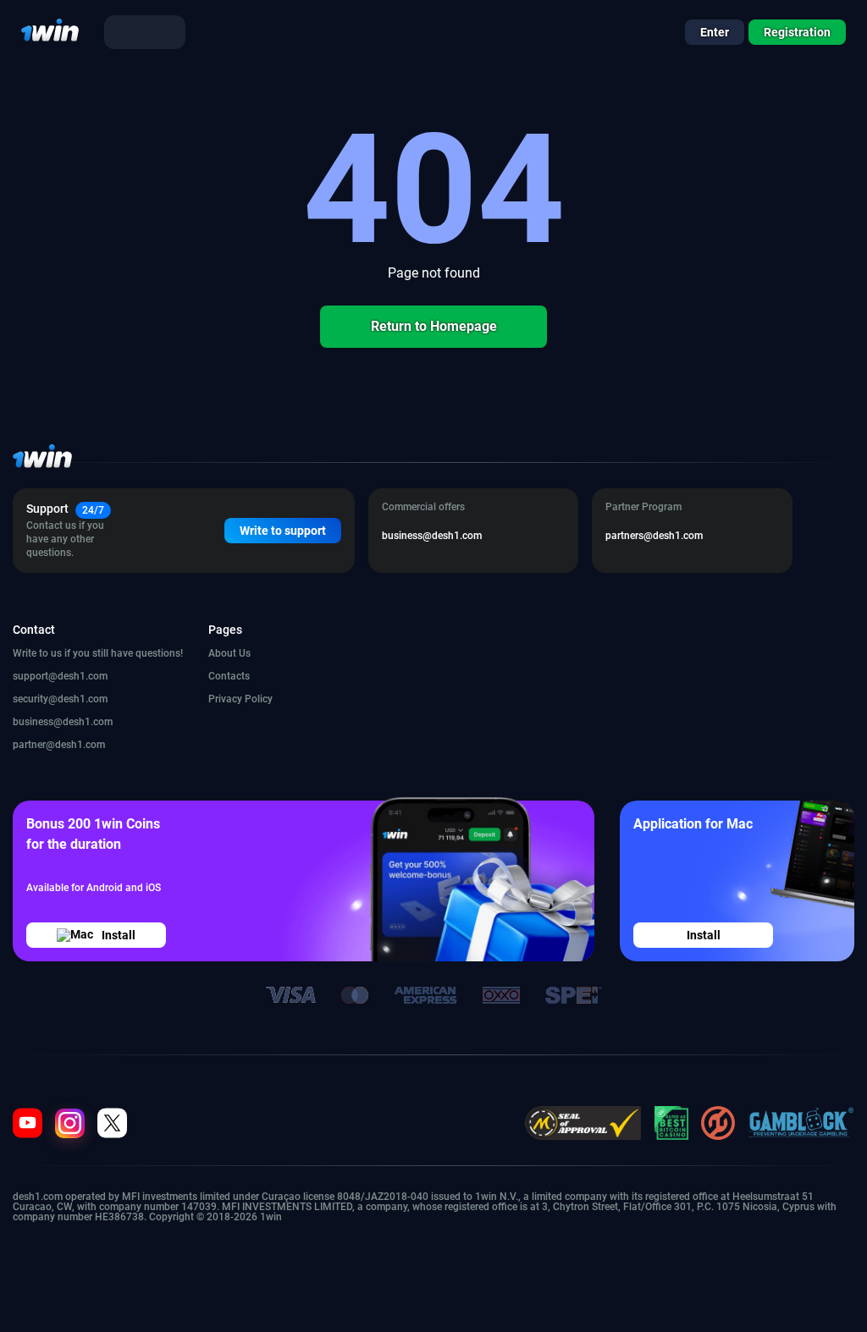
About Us (229, 653)
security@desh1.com (60, 699)
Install (118, 935)
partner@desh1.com (59, 745)
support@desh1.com (60, 676)
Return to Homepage (434, 326)
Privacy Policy (240, 699)
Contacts (229, 676)
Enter (714, 32)
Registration (797, 32)
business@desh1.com (63, 722)
